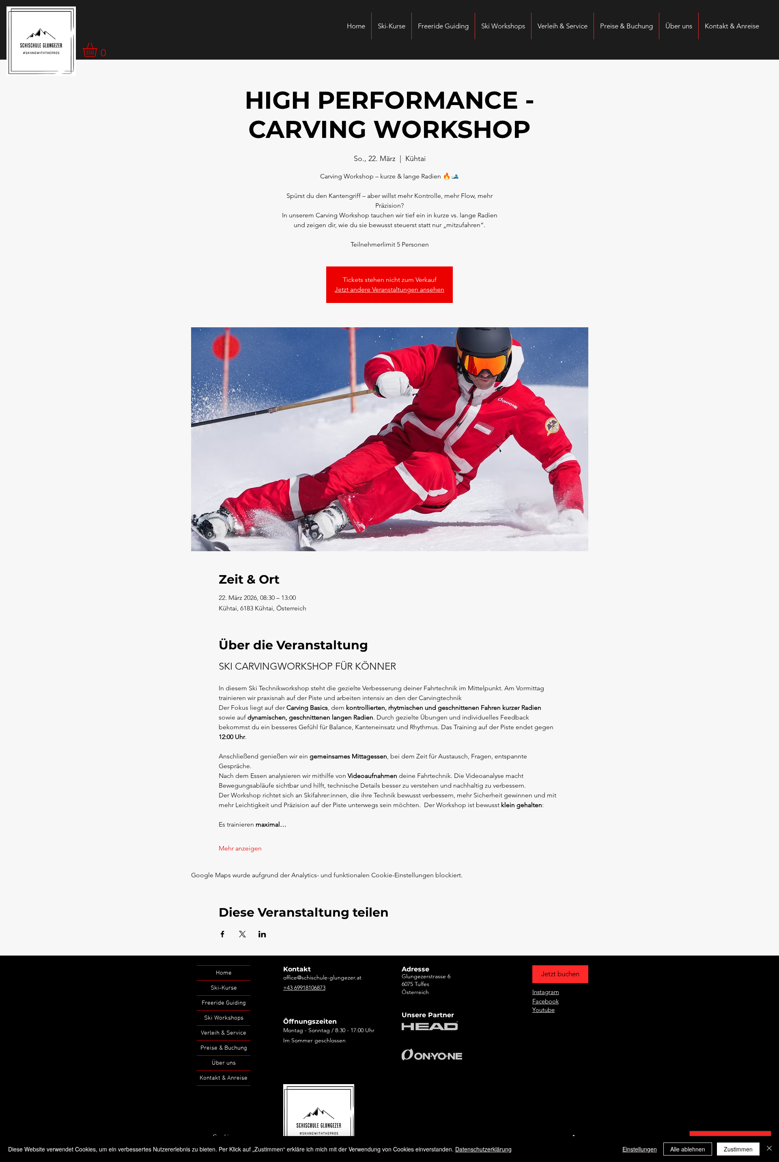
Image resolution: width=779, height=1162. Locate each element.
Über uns (224, 1063)
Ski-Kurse (224, 988)
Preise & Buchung (223, 1048)
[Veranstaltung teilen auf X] (242, 934)
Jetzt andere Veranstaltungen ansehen (389, 289)
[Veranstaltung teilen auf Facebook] (222, 934)
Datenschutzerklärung (483, 1149)
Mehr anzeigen (240, 848)
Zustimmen (738, 1149)
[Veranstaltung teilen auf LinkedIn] (262, 934)
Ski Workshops (223, 1018)
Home (224, 973)
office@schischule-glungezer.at (322, 977)
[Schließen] (769, 1149)
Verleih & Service (223, 1033)
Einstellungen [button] (639, 1149)
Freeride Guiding (224, 1003)
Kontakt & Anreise (223, 1078)
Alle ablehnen (687, 1149)
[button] (98, 50)
